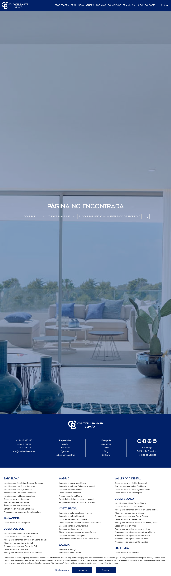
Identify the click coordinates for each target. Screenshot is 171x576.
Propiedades (62, 5)
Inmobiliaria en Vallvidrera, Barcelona (20, 493)
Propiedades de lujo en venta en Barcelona (22, 512)
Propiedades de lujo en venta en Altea (131, 542)
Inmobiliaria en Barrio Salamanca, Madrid (77, 486)
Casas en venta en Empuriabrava (73, 526)
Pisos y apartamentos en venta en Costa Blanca (136, 510)
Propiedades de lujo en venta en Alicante (132, 535)
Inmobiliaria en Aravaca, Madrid (72, 483)
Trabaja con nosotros (65, 455)
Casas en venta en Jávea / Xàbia (129, 519)
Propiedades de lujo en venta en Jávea (131, 539)
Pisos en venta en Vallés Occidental (130, 486)
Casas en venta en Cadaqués (72, 535)
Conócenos (114, 5)
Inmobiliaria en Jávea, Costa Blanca (130, 503)
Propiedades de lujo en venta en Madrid (76, 499)
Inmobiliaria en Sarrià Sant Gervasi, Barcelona (23, 483)
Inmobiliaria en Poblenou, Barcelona (19, 496)
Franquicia (129, 5)
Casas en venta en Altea (125, 526)
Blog (140, 5)
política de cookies (110, 563)
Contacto (150, 5)
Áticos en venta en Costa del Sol (18, 543)
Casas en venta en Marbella (16, 549)
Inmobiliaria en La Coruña (70, 552)
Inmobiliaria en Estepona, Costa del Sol (21, 533)
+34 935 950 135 (24, 440)
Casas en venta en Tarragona (17, 522)
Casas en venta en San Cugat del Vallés (132, 489)
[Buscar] (146, 216)
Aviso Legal (147, 447)
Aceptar (105, 570)
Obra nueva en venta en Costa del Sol (20, 546)
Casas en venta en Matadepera (128, 493)
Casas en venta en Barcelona (16, 499)
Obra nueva (77, 5)
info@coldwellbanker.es (24, 451)
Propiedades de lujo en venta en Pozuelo (77, 502)
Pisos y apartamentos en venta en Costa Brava (80, 522)
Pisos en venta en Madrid (70, 493)
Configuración (62, 570)
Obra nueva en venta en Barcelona (19, 509)
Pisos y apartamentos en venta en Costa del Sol (25, 540)
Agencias (101, 5)
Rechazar (82, 570)
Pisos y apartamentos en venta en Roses (77, 532)
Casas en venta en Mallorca (127, 552)
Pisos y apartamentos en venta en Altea (132, 529)
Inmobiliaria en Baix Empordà (71, 516)
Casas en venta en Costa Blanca (129, 506)
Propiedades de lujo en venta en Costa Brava (79, 539)
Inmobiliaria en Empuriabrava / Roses (75, 513)
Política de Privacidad (147, 451)
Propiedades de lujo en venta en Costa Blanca (135, 532)
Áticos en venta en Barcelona (17, 505)
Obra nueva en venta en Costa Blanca (131, 516)
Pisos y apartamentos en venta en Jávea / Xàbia (136, 522)
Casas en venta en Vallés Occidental (131, 483)
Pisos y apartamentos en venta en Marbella (23, 552)
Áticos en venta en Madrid (70, 496)
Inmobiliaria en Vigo (67, 549)
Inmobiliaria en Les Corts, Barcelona (19, 486)
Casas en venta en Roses (70, 529)
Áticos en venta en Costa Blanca (129, 513)
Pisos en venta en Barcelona (16, 502)
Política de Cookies (147, 455)
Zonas (106, 447)
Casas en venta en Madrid (70, 489)
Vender (90, 5)
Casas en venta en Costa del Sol (18, 536)
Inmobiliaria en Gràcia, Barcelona (18, 489)
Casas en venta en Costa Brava (73, 519)
